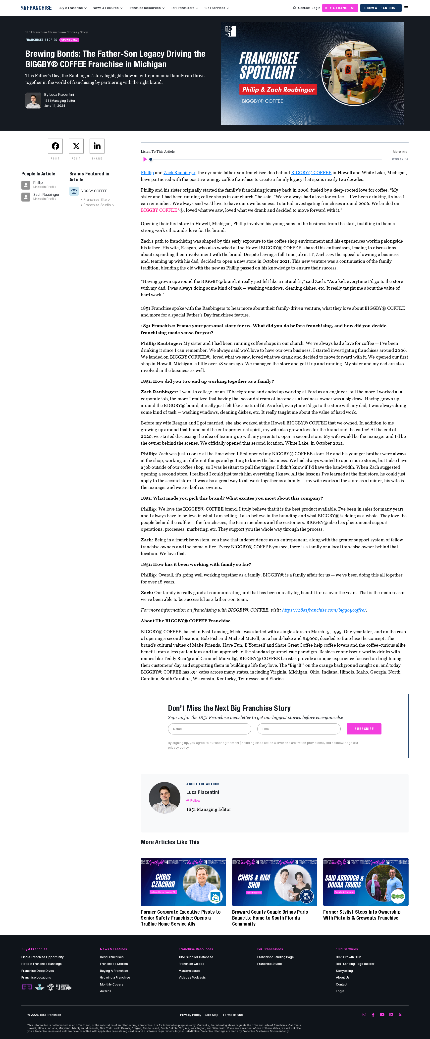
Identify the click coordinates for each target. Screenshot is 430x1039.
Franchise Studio (269, 964)
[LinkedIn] (391, 1015)
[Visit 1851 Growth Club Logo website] (64, 987)
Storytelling (344, 971)
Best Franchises (112, 957)
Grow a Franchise (381, 8)
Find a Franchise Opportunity (42, 957)
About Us (343, 977)
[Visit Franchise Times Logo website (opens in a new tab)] (39, 987)
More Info (400, 152)
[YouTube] (382, 1015)
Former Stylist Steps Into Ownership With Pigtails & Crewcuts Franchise (361, 915)
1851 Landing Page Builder (355, 964)
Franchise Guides (191, 964)
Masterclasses (190, 971)
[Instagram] (364, 1015)
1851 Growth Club (348, 957)
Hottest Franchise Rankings (41, 964)
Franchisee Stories (63, 32)
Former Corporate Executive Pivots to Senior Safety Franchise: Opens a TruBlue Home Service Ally (180, 918)
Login (316, 8)
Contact (304, 8)
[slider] (151, 159)
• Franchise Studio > (97, 205)
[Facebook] (373, 1015)
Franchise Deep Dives (37, 971)
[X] (400, 1015)
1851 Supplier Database (196, 957)
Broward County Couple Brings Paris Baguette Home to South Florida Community (270, 918)
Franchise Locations (36, 977)
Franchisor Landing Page (275, 957)
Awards (105, 991)
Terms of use (232, 1015)
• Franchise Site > (95, 199)
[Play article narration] (145, 159)
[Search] (294, 7)
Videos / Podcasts (192, 977)
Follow (195, 800)
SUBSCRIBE (364, 729)
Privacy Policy (190, 1015)
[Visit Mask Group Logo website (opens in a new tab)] (50, 987)
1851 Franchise (36, 32)
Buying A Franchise (114, 971)
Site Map (211, 1015)
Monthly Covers (111, 984)
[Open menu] (406, 8)
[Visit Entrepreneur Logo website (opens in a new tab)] (26, 987)
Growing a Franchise (115, 977)
